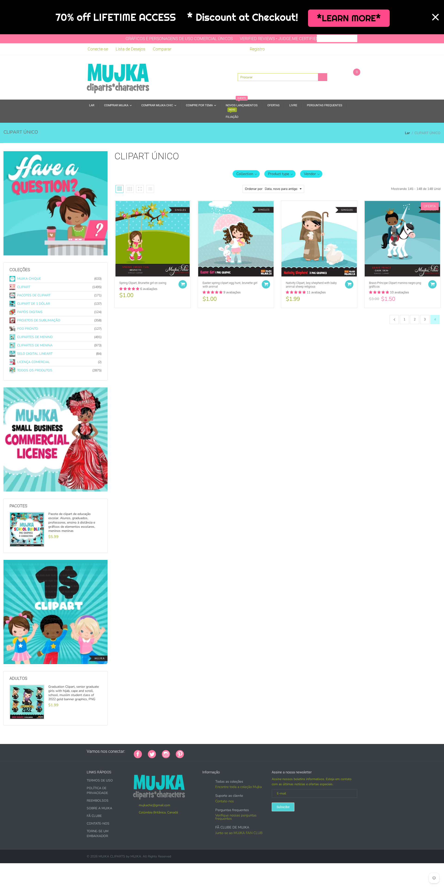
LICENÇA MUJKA (27, 492)
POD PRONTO (27, 328)
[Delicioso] (236, 751)
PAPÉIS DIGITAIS (30, 312)
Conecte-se (98, 49)
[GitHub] (195, 751)
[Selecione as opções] (182, 284)
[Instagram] (166, 753)
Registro (257, 49)
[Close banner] (435, 17)
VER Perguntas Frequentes (38, 255)
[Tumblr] (218, 751)
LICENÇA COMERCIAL (33, 362)
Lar (407, 133)
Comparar (162, 49)
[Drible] (224, 751)
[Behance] (253, 751)
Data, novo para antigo (281, 189)
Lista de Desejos (130, 49)
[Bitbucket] (213, 751)
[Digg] (247, 751)
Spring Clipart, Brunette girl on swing (142, 283)
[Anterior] (394, 319)
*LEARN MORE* (349, 18)
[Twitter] (152, 753)
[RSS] (201, 751)
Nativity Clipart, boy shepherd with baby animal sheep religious (311, 284)
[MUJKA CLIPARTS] (118, 77)
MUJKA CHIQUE (29, 278)
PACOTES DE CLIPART (33, 295)
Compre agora (27, 664)
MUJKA (135, 856)
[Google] (190, 751)
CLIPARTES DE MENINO (35, 337)
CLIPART (23, 287)
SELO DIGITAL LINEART (34, 353)
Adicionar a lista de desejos (115, 214)
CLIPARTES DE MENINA (34, 345)
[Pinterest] (180, 753)
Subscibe (283, 807)
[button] (246, 173)
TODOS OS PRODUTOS (34, 370)
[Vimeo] (230, 751)
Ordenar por (253, 189)
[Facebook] (138, 753)
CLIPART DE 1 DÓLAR (33, 303)
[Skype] (242, 751)
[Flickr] (207, 751)
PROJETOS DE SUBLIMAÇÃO (38, 320)
